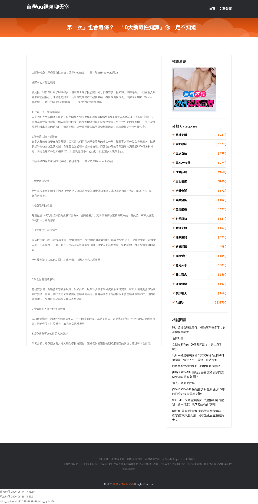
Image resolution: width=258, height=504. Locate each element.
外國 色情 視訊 (135, 459)
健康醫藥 (201, 284)
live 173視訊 (188, 459)
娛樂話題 (201, 246)
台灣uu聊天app (170, 459)
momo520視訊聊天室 (173, 464)
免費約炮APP (70, 464)
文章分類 (225, 9)
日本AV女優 (201, 162)
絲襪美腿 (201, 134)
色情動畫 (177, 338)
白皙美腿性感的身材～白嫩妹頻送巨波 (196, 366)
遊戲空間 (201, 237)
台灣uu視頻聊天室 (48, 7)
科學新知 (201, 218)
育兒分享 (201, 265)
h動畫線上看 (117, 459)
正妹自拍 (201, 153)
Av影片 (201, 302)
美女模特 (201, 144)
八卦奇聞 (201, 190)
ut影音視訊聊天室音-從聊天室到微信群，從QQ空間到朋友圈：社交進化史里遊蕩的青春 (198, 415)
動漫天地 (201, 228)
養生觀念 (201, 274)
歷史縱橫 (201, 209)
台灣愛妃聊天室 (89, 464)
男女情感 (201, 181)
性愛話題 (201, 172)
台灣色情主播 (152, 459)
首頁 (212, 9)
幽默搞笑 (201, 200)
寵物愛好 (201, 256)
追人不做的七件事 (183, 383)
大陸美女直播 (194, 464)
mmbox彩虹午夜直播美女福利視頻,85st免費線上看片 (129, 464)
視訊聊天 (201, 293)
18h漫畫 (103, 459)
